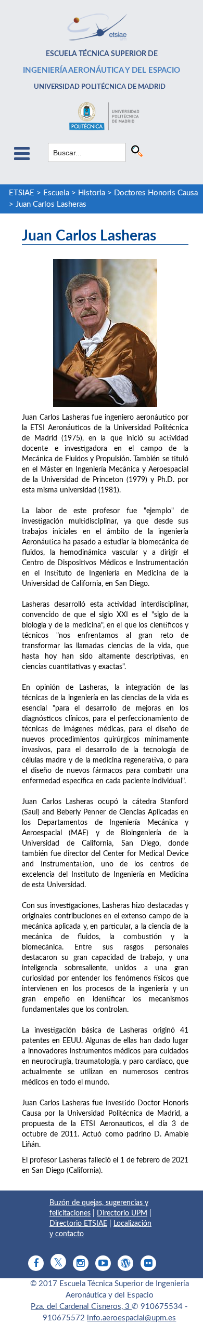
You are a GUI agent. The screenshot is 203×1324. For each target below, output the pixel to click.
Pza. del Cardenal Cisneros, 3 (81, 1306)
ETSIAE (21, 193)
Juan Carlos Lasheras (51, 204)
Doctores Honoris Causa (156, 193)
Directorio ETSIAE (78, 1223)
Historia (91, 193)
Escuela (56, 193)
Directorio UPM (122, 1213)
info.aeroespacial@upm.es (131, 1318)
